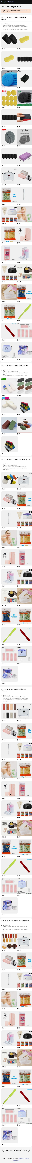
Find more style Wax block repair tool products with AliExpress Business (14, 11)
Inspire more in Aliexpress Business (16, 1150)
